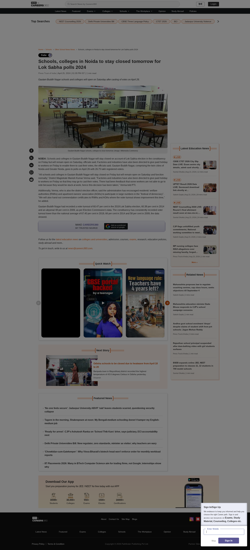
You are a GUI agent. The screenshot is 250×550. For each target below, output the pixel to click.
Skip (214, 541)
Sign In (228, 540)
